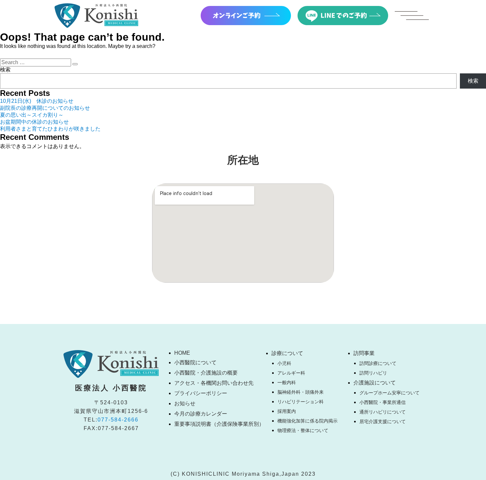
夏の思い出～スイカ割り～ (31, 115)
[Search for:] (36, 62)
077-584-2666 (118, 419)
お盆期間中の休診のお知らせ (34, 122)
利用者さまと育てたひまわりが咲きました (50, 129)
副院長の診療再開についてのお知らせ (45, 108)
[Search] (75, 64)
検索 (5, 69)
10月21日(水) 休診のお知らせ (36, 101)
